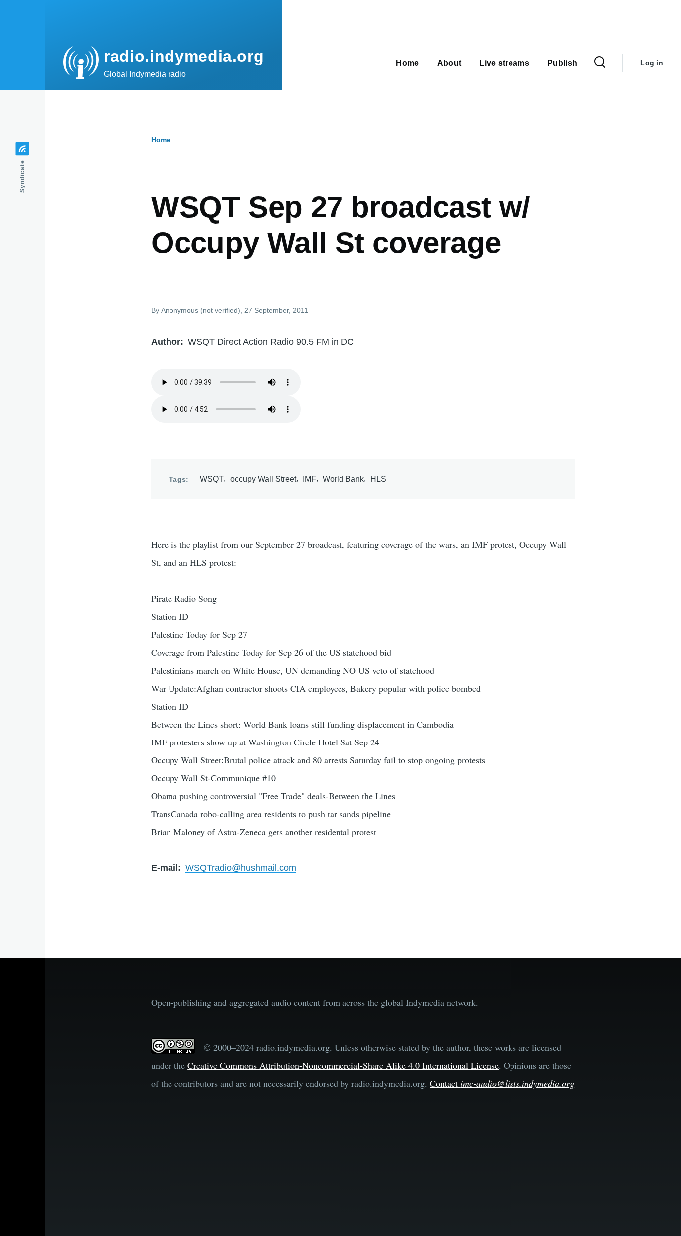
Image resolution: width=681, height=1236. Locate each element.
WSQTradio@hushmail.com (240, 868)
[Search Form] (599, 63)
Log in (651, 63)
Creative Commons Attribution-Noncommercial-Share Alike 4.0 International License (343, 1065)
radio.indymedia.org (184, 56)
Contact (502, 1083)
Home (160, 140)
